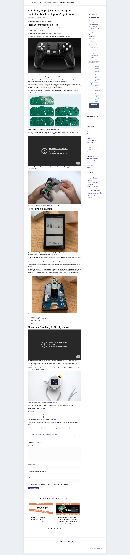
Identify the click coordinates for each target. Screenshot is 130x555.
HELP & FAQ (43, 2)
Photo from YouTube (52, 402)
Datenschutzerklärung (48, 548)
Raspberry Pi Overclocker (93, 119)
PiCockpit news (91, 145)
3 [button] (51, 528)
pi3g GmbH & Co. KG (97, 548)
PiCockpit (100, 550)
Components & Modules (93, 133)
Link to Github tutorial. (33, 323)
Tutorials (89, 167)
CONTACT (62, 2)
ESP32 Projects (91, 136)
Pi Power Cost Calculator (93, 122)
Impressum (39, 548)
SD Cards (89, 163)
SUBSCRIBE (94, 105)
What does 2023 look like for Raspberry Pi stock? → (68, 436)
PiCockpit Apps (91, 142)
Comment (30, 445)
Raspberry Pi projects (92, 158)
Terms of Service (31, 548)
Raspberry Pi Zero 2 (92, 160)
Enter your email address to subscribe (93, 36)
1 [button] (48, 528)
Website (30, 477)
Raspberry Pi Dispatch (92, 154)
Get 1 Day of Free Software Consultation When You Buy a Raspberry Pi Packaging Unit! (41, 519)
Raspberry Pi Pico (91, 156)
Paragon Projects (91, 140)
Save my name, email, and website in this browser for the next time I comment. (48, 484)
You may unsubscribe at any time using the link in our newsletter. (94, 62)
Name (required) (32, 464)
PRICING (55, 2)
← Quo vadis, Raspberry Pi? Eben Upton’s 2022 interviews (42, 434)
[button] (34, 428)
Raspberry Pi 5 (91, 151)
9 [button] (60, 528)
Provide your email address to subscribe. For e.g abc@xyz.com (93, 46)
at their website (52, 167)
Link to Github (31, 411)
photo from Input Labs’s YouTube (52, 205)
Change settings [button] (58, 548)
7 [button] (57, 528)
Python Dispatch (91, 149)
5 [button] (54, 528)
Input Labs (50, 74)
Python (89, 147)
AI (87, 131)
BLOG (49, 2)
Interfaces (89, 138)
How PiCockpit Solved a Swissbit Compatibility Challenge (93, 178)
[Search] (101, 2)
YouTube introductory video (38, 408)
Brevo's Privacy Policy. (97, 100)
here (55, 419)
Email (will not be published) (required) (37, 471)
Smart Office (90, 165)
